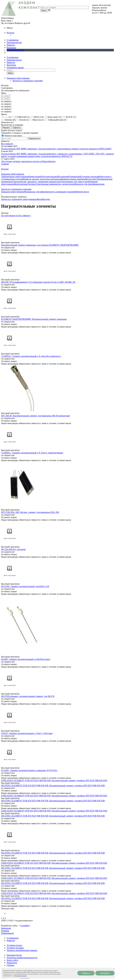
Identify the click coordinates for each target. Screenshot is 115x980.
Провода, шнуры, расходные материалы (42, 179)
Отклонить (104, 973)
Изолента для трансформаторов (89, 184)
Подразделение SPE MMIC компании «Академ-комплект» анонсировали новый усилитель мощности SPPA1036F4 (56, 149)
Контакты (11, 47)
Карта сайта (12, 960)
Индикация (63, 176)
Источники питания (89, 176)
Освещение (73, 176)
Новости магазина (13, 135)
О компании (13, 40)
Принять (85, 973)
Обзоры (10, 965)
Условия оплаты (14, 945)
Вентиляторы (20, 184)
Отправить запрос (15, 50)
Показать (6, 128)
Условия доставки (15, 948)
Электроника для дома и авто (74, 181)
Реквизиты (12, 962)
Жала (39, 199)
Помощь (5, 930)
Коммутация (34, 176)
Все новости (7, 143)
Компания (6, 928)
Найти (10, 73)
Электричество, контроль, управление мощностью (36, 181)
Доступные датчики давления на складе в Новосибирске (28, 161)
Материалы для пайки (34, 191)
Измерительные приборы (73, 179)
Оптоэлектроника (49, 176)
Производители (14, 42)
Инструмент (91, 179)
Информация (7, 933)
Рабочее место (82, 191)
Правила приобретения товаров (22, 950)
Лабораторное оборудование (14, 176)
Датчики (31, 184)
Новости (11, 45)
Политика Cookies (20, 975)
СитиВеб (24, 925)
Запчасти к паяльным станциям (27, 80)
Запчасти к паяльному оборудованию (19, 199)
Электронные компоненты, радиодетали (55, 184)
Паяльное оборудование (12, 191)
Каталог (10, 32)
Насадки (46, 199)
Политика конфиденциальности (22, 957)
